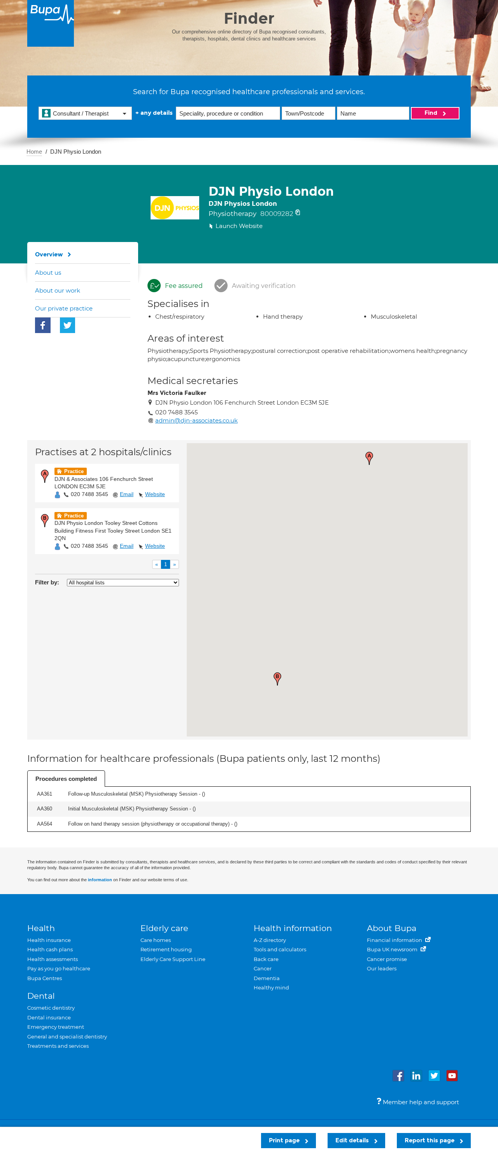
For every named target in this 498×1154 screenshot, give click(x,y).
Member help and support (420, 1102)
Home (34, 151)
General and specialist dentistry (67, 1036)
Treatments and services (58, 1046)
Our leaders (381, 968)
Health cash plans (50, 949)
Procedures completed (66, 778)
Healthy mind (271, 987)
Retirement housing (166, 949)
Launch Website (239, 226)
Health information (293, 928)
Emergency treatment (55, 1027)
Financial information (395, 940)
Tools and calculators (280, 949)
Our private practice (64, 308)
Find (431, 112)
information (100, 879)
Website (155, 494)
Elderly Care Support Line (172, 959)
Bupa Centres (44, 978)
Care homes (155, 940)
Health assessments (52, 959)
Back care (266, 959)
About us (48, 272)
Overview (49, 254)
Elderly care (164, 928)
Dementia (267, 978)
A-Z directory (270, 940)
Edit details (352, 1140)
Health (41, 928)
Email (126, 494)
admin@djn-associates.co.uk (196, 420)
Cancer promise (387, 959)
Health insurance (49, 940)
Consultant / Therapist (81, 113)
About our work (57, 290)
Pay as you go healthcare (58, 968)
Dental (41, 996)
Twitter (67, 325)
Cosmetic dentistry (51, 1008)
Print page (285, 1140)
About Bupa (391, 928)
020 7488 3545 (89, 494)
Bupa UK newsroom (393, 949)
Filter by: (47, 582)
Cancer (263, 968)
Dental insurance (49, 1017)
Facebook (43, 325)
